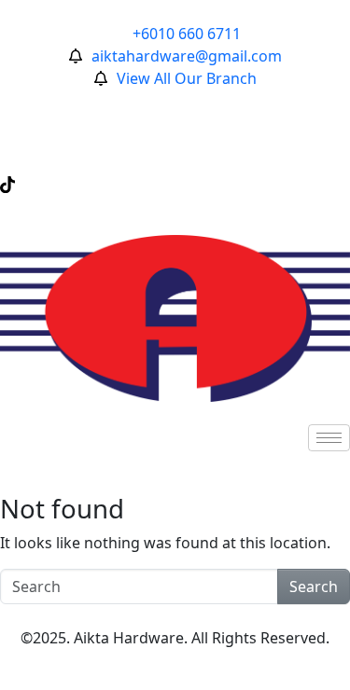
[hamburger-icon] (329, 437)
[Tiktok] (175, 183)
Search (313, 586)
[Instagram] (175, 142)
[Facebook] (175, 101)
